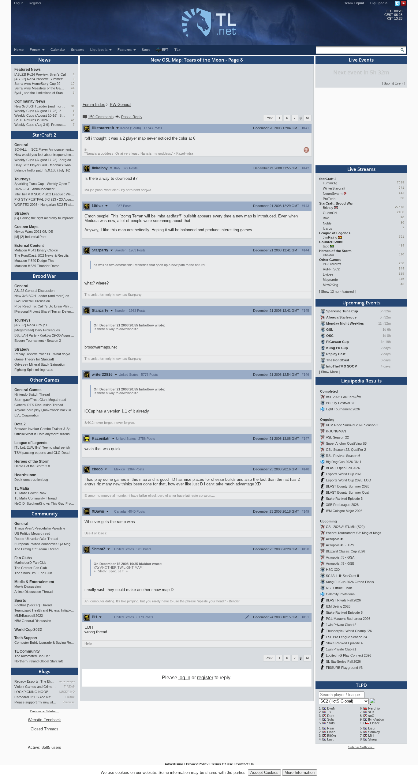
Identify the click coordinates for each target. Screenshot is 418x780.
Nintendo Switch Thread (32, 394)
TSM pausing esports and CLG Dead (41, 452)
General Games (28, 390)
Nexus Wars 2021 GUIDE (33, 231)
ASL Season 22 (337, 437)
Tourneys (22, 179)
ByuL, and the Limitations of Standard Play (40, 93)
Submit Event (393, 83)
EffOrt (331, 735)
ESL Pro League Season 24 (346, 637)
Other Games (44, 380)
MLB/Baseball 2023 (28, 615)
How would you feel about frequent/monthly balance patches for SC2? (44, 154)
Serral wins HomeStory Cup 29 (37, 83)
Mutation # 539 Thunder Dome (36, 266)
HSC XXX (333, 569)
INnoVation (376, 719)
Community (45, 514)
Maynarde (330, 279)
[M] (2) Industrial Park (30, 237)
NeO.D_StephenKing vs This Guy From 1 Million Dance (44, 503)
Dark (330, 716)
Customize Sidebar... (44, 711)
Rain (330, 728)
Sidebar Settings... (361, 747)
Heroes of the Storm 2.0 (32, 466)
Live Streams (361, 169)
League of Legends (30, 443)
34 (73, 106)
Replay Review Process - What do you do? (44, 354)
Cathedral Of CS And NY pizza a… (35, 697)
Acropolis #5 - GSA (340, 557)
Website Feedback (44, 720)
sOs (371, 712)
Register (35, 3)
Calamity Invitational (340, 594)
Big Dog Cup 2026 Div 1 (343, 462)
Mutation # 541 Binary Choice (36, 250)
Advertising (174, 764)
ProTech (329, 199)
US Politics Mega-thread (32, 533)
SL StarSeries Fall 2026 (343, 661)
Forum (35, 49)
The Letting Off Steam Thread (36, 549)
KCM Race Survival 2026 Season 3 (352, 425)
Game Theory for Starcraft (34, 359)
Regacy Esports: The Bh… (34, 681)
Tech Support (25, 638)
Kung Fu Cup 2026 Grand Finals (350, 582)
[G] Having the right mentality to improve (44, 218)
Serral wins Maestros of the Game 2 (40, 88)
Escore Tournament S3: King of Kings (353, 533)
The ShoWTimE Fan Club (33, 573)
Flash (331, 732)
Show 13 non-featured (337, 291)
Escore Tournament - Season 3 (37, 340)
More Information (300, 772)
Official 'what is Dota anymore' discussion (44, 434)
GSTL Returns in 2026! (31, 120)
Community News (29, 101)
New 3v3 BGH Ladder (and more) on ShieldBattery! (40, 106)
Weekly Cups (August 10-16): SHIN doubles (40, 115)
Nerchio (374, 708)
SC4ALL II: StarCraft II (342, 576)
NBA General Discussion (32, 621)
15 (73, 83)
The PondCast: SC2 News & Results (41, 255)
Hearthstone (25, 475)
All (307, 118)
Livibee (328, 274)
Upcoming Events (361, 303)
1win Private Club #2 (341, 625)
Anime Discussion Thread (33, 591)
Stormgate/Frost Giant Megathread (40, 399)
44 (73, 88)
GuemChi (330, 213)
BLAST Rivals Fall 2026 (343, 600)
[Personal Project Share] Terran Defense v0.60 (44, 311)
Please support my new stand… (35, 702)
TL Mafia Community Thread (35, 498)
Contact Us (245, 764)
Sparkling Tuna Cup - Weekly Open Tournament (44, 184)
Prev (269, 118)
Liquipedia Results (361, 381)
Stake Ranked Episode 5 (344, 612)
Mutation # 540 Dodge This (34, 260)
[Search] (402, 50)
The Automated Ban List (32, 656)
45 (73, 120)
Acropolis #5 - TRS (340, 545)
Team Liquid (354, 3)
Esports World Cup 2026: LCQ (348, 480)
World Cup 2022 (28, 629)
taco (326, 246)
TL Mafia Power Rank (30, 493)
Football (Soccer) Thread (33, 605)
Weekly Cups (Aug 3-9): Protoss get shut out (40, 124)
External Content (29, 245)
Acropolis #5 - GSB (340, 563)
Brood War (44, 276)
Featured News (27, 69)
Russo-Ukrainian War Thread (36, 539)
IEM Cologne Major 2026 (344, 511)
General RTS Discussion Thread (38, 405)
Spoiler (111, 571)
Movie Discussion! (28, 586)
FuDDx (69, 697)
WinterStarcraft (334, 188)
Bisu (371, 728)
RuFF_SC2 (331, 269)
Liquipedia (378, 3)
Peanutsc (68, 702)
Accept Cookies (264, 772)
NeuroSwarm (332, 193)
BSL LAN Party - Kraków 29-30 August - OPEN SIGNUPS (44, 335)
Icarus (327, 228)
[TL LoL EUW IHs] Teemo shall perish (42, 447)
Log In (18, 3)
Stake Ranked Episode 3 (344, 498)
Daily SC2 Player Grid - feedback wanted (44, 165)
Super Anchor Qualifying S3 (346, 443)
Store (146, 49)
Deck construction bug (31, 479)
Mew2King (330, 285)
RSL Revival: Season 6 (343, 456)
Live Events (361, 60)
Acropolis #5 (335, 539)
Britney (328, 207)
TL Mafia (21, 488)
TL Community (27, 651)
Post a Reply (131, 117)
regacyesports (66, 681)
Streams (77, 49)
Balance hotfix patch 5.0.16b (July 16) (42, 170)
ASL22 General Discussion (34, 290)
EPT (165, 49)
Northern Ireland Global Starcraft (38, 661)
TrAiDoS (69, 686)
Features (125, 49)
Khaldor (328, 255)
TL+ (177, 49)
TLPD (361, 685)
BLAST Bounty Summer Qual (347, 492)
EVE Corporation (26, 415)
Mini (371, 735)
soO (371, 716)
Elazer (374, 723)
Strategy (21, 213)
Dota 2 (20, 424)
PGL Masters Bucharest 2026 (348, 618)
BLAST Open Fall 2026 (343, 468)
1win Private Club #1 (341, 649)
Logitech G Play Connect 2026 (348, 655)
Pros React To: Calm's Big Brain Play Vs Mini (44, 306)
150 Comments (101, 117)
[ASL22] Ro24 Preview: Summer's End (40, 79)
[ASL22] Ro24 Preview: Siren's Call (40, 74)
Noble (327, 223)
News (44, 60)
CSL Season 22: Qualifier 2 (346, 449)
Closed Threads (44, 729)
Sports (20, 600)
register (205, 677)
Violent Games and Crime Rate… (35, 686)
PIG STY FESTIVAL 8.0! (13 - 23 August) (44, 199)
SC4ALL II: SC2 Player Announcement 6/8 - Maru (44, 149)
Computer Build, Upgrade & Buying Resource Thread (44, 642)
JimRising (330, 237)
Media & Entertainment (34, 582)
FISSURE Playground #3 (344, 667)
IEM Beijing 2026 (338, 606)
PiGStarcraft (332, 264)
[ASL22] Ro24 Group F (31, 325)
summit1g (330, 183)
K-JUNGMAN (336, 431)
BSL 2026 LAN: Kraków (343, 397)
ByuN (331, 708)
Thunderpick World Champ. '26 (349, 631)
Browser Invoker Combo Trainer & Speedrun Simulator (44, 429)
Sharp (372, 739)
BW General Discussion (32, 301)
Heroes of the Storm (32, 461)
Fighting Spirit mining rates (33, 369)
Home (19, 49)
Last (330, 739)
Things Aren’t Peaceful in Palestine (39, 528)
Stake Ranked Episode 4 (344, 643)
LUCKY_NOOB (66, 691)
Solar (331, 719)
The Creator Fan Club (30, 568)
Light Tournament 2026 (343, 409)
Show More (329, 372)
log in (184, 677)
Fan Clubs (23, 558)
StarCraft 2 (44, 135)
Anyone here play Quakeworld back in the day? (44, 410)
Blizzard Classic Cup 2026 (345, 551)
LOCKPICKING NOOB (31, 692)
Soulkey (374, 732)
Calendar (57, 49)
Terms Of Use (222, 764)
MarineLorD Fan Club (30, 562)
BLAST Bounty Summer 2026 (347, 486)
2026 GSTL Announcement (34, 189)
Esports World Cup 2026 (344, 474)
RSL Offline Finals (339, 588)
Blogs (44, 671)
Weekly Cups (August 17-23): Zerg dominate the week (40, 111)
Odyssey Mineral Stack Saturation (39, 364)
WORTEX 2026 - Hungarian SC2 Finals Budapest (44, 204)
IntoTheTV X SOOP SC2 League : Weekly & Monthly (44, 194)
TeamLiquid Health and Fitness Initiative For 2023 (44, 610)
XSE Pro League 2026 (342, 505)
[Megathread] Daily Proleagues (37, 330)
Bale (326, 218)
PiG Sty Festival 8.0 (340, 403)
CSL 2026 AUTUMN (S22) (345, 527)
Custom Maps (26, 227)
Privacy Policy (197, 764)
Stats (331, 723)
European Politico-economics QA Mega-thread (44, 544)
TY (329, 712)
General (21, 145)
